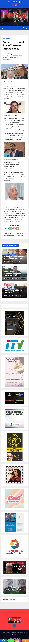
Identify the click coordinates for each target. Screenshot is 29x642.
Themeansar (14, 634)
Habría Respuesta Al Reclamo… (13, 292)
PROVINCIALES (6, 38)
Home (10, 638)
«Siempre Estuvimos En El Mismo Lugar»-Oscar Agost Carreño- (14, 259)
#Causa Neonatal (7, 59)
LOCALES (6, 254)
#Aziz (20, 55)
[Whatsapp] (10, 228)
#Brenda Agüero (7, 57)
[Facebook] (7, 228)
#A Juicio (15, 55)
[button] (23, 28)
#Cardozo (15, 57)
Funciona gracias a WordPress (9, 632)
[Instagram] (14, 228)
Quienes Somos (16, 638)
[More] (17, 228)
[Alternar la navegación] (26, 28)
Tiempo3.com (11, 599)
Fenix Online (8, 53)
